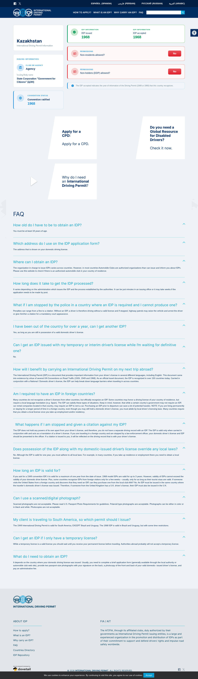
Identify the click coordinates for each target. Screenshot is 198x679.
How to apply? (82, 12)
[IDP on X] (20, 3)
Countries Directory (24, 650)
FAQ (141, 12)
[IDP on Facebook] (15, 3)
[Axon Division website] (34, 669)
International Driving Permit (91, 670)
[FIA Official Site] (173, 600)
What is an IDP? (102, 12)
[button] (194, 33)
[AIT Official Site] (182, 600)
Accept (149, 675)
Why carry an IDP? (125, 12)
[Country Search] (183, 12)
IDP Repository (21, 655)
